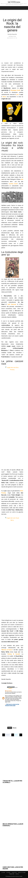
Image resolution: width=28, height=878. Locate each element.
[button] (26, 8)
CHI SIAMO (8, 872)
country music (13, 183)
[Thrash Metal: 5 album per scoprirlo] (14, 760)
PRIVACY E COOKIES (21, 872)
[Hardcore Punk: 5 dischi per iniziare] (14, 846)
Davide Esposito (12, 34)
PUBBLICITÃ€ (11, 874)
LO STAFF (3, 872)
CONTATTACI (14, 872)
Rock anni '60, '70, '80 (12, 38)
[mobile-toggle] (2, 8)
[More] (20, 735)
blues (14, 728)
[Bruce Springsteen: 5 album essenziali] (14, 803)
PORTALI (17, 874)
